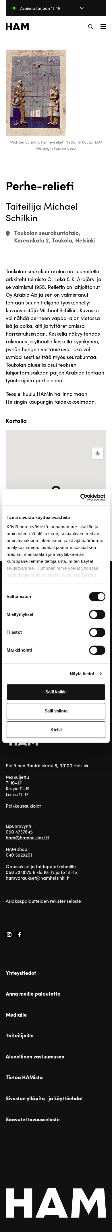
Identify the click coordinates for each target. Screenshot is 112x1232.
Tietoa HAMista (24, 1077)
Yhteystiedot (21, 973)
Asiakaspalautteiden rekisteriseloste (43, 901)
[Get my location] (97, 453)
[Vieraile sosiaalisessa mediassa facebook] (19, 934)
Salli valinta (56, 710)
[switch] (97, 614)
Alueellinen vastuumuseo (35, 1056)
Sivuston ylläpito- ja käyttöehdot (44, 1098)
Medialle (16, 1014)
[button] (90, 26)
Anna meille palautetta (33, 993)
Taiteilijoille (20, 1035)
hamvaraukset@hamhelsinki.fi (37, 877)
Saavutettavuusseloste (33, 1119)
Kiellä (56, 729)
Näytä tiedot (82, 673)
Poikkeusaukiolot (23, 805)
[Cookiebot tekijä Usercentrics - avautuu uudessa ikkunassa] (80, 497)
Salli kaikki (56, 691)
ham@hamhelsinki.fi (27, 837)
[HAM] (17, 26)
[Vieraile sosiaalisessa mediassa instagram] (9, 934)
